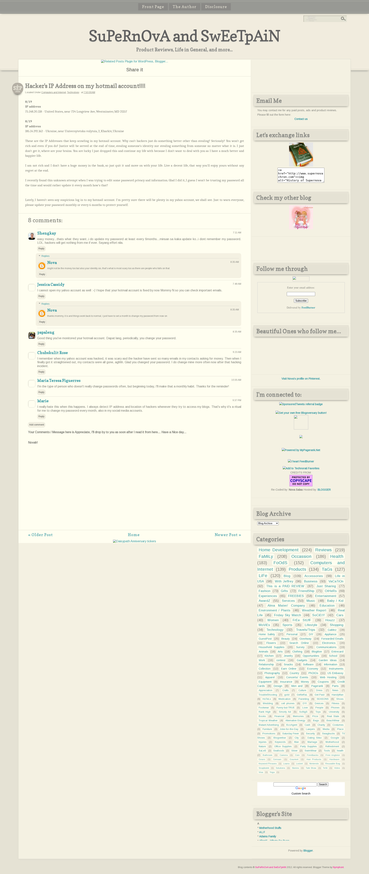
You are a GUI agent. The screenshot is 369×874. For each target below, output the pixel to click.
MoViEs (264, 625)
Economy (312, 668)
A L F (262, 832)
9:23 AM (237, 352)
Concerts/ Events (297, 677)
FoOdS (280, 562)
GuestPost (265, 638)
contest (280, 660)
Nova (52, 262)
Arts (280, 651)
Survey (300, 647)
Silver (294, 750)
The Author (184, 6)
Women (273, 620)
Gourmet (294, 759)
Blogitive (317, 651)
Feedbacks (312, 755)
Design (278, 685)
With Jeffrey (284, 581)
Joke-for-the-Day (289, 729)
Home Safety (267, 634)
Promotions (268, 733)
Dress (319, 690)
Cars (339, 615)
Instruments (336, 668)
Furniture (267, 729)
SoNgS (303, 712)
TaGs (327, 569)
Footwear (264, 707)
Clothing (297, 651)
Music (311, 601)
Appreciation (265, 690)
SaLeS (262, 750)
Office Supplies (283, 746)
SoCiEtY (318, 615)
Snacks (288, 664)
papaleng (45, 332)
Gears (262, 759)
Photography (272, 673)
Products (297, 569)
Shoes (339, 699)
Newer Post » (228, 534)
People (319, 707)
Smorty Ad (285, 712)
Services (288, 601)
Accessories (313, 576)
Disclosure (216, 6)
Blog (287, 576)
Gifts (284, 591)
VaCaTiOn (335, 581)
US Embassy (335, 673)
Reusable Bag (332, 763)
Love (305, 707)
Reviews (323, 549)
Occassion (301, 556)
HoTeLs (267, 699)
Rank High (265, 712)
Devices (319, 703)
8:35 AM (234, 262)
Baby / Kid (335, 601)
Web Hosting (328, 677)
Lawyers (310, 729)
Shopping (336, 625)
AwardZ (264, 601)
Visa (261, 772)
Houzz (330, 620)
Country (294, 673)
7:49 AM (237, 284)
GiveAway (305, 638)
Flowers (271, 642)
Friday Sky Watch (287, 615)
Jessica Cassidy (51, 284)
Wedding (268, 703)
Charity (321, 725)
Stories (295, 768)
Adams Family (267, 836)
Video (337, 768)
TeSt (325, 768)
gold (286, 694)
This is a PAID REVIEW (285, 586)
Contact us (301, 118)
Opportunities (311, 655)
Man (296, 742)
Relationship (266, 664)
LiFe (263, 575)
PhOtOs (313, 673)
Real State (333, 716)
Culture (302, 690)
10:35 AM (236, 380)
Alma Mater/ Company (286, 605)
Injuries (262, 742)
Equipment (265, 681)
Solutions (280, 768)
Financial (279, 716)
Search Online (299, 642)
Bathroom (267, 755)
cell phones (287, 703)
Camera (284, 755)
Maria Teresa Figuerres (59, 380)
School (333, 655)
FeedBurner (308, 307)
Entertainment (325, 596)
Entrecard (337, 651)
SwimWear (311, 750)
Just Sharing (326, 586)
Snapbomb (264, 768)
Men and (297, 685)
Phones (335, 707)
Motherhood (332, 742)
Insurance (286, 681)
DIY (311, 634)
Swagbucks (328, 733)
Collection (265, 668)
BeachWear (333, 720)
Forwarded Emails (332, 638)
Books (262, 716)
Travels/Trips (305, 630)
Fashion (264, 591)
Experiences (268, 596)
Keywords (280, 742)
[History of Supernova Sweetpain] (301, 165)
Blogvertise (279, 737)
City (297, 737)
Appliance (331, 634)
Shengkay (46, 233)
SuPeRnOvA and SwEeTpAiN (184, 35)
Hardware (334, 759)
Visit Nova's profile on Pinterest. (301, 378)
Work (262, 660)
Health (336, 556)
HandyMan (337, 694)
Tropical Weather (268, 720)
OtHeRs (331, 591)
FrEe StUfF (302, 620)
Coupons (323, 681)
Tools (327, 750)
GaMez (332, 629)
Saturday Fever (290, 733)
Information (330, 664)
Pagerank (317, 685)
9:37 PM (237, 400)
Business (310, 581)
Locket (299, 763)
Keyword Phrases (268, 763)
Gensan (277, 759)
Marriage (312, 742)
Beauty (285, 638)
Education (327, 605)
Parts (335, 685)
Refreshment (332, 746)
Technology (73, 92)
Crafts (285, 690)
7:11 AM (237, 232)
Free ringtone (333, 755)
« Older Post (40, 534)
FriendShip (306, 591)
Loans (286, 763)
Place (340, 729)
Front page (153, 6)
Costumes (337, 725)
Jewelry (288, 655)
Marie (43, 401)
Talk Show (311, 768)
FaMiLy (266, 556)
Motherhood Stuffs (270, 827)
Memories (298, 716)
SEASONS (323, 699)
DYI (305, 703)
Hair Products (314, 759)
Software (308, 664)
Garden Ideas (328, 660)
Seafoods (278, 750)
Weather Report (314, 610)
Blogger (308, 850)
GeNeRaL (302, 694)
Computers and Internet (53, 92)
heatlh (340, 750)
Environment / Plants (275, 610)
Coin (297, 755)
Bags (316, 720)
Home (134, 534)
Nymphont (338, 867)
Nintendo (314, 763)
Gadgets (302, 660)
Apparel (270, 677)
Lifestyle (311, 625)
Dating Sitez (315, 737)
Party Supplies (308, 746)
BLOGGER (324, 489)
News (335, 690)
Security (310, 733)
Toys (318, 712)
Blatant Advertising (269, 725)
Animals (263, 651)
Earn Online (288, 668)
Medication (284, 699)
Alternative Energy (295, 720)
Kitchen (269, 655)
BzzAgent (291, 725)
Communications (326, 647)
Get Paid (319, 694)
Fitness (335, 703)
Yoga (272, 772)
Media (326, 729)
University (334, 712)
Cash (307, 725)
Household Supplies (271, 647)
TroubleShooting (268, 694)
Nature (262, 746)
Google (335, 737)
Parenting (303, 699)
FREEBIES (296, 596)
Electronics (329, 642)
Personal (292, 634)
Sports (287, 625)
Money (305, 681)
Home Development (279, 549)
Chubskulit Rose (52, 352)
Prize (315, 716)
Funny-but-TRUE (286, 707)
